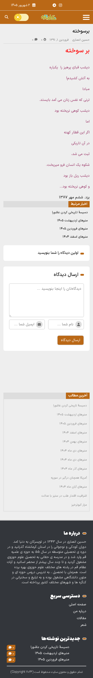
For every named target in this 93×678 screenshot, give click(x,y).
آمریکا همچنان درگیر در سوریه (69, 478)
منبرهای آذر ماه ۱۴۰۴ (74, 469)
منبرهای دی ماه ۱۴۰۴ (73, 451)
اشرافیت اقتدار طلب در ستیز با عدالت (64, 496)
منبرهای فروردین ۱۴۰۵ (74, 228)
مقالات (81, 618)
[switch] (21, 17)
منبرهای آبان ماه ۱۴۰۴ (73, 487)
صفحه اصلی (77, 604)
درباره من (79, 611)
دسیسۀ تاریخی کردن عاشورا (70, 212)
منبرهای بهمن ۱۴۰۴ (75, 442)
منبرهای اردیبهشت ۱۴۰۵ (72, 220)
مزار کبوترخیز (79, 505)
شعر (83, 625)
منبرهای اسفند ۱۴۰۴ (75, 236)
